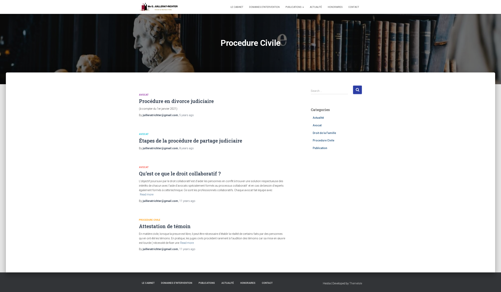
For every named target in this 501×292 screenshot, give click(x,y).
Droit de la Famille (324, 133)
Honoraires (335, 7)
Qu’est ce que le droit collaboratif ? (180, 173)
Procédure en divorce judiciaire (176, 101)
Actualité (316, 7)
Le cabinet (237, 7)
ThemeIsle (355, 283)
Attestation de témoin (165, 226)
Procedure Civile (149, 220)
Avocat (144, 94)
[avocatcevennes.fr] (158, 7)
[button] (303, 7)
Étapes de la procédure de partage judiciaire (190, 140)
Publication (320, 148)
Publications (294, 7)
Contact (353, 7)
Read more (146, 194)
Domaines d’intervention (264, 7)
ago (186, 115)
